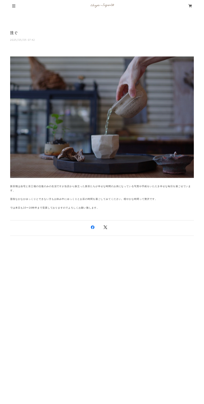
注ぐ (14, 33)
